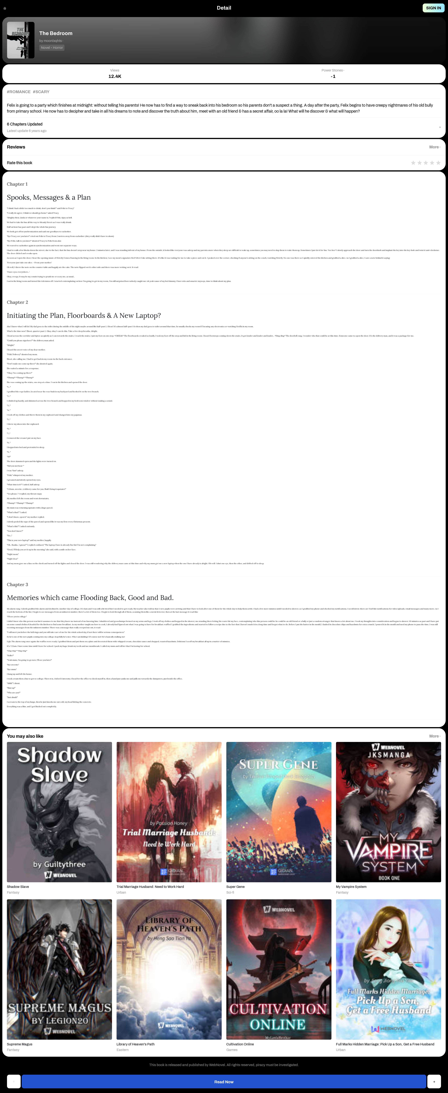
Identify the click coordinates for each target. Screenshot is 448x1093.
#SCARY (41, 92)
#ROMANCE (19, 92)
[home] (4, 8)
